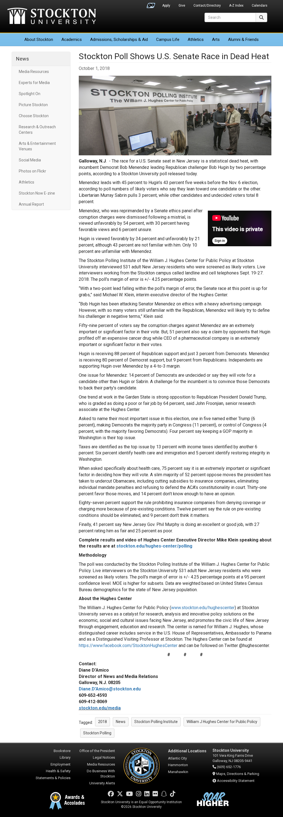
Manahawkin (178, 772)
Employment (60, 764)
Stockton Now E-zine (37, 193)
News (22, 59)
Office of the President (97, 751)
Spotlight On (29, 93)
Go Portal (150, 4)
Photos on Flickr (32, 171)
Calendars (259, 5)
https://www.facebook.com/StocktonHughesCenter (128, 645)
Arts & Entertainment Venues (37, 146)
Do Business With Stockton (101, 773)
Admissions (119, 39)
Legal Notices (104, 757)
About (38, 39)
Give (182, 5)
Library (65, 757)
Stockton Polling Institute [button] (156, 721)
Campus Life (167, 39)
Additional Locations (187, 751)
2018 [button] (102, 721)
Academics (71, 39)
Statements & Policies (53, 778)
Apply (166, 5)
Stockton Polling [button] (97, 733)
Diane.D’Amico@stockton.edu (110, 689)
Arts (216, 39)
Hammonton (178, 765)
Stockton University (51, 16)
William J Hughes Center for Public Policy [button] (222, 721)
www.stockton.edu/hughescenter (203, 607)
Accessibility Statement (236, 781)
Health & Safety (58, 771)
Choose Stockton (34, 116)
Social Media (30, 160)
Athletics (196, 39)
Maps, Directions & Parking (237, 774)
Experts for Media (34, 82)
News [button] (120, 721)
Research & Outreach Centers (37, 130)
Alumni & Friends (243, 39)
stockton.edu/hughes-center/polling (154, 546)
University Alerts (102, 783)
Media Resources (34, 71)
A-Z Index (236, 5)
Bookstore (62, 751)
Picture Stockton (33, 105)
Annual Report (31, 204)
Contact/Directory (207, 5)
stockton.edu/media (100, 708)
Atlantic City (177, 758)
